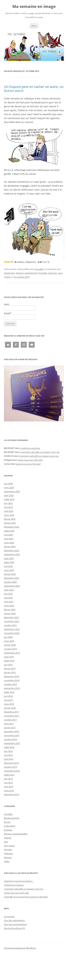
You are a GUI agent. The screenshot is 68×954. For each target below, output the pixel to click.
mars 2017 (9, 723)
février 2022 (9, 609)
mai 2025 (8, 507)
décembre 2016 (11, 731)
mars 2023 (9, 570)
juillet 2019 (9, 660)
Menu (34, 25)
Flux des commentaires (15, 924)
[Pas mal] (7, 262)
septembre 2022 (12, 585)
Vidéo (7, 861)
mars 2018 (9, 703)
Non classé (9, 845)
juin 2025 (8, 503)
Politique (8, 853)
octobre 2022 (10, 581)
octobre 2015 (10, 766)
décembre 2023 (11, 550)
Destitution (9, 273)
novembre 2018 (11, 680)
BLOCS (7, 822)
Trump (7, 276)
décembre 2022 (11, 578)
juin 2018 (8, 696)
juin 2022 (8, 593)
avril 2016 (8, 759)
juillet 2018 (9, 692)
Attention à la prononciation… (18, 881)
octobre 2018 (10, 684)
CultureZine (9, 825)
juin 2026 (8, 483)
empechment (31, 273)
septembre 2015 (12, 770)
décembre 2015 (11, 762)
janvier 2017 (10, 727)
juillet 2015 (9, 774)
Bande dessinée (11, 818)
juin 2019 (8, 664)
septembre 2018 (12, 688)
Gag (6, 841)
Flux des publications (14, 920)
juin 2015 (8, 778)
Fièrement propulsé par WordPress (20, 948)
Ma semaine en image (34, 6)
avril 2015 (8, 786)
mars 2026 (9, 487)
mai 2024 (8, 534)
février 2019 (9, 668)
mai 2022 (8, 597)
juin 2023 (8, 566)
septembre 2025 (12, 491)
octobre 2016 (10, 739)
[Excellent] (11, 262)
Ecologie (8, 829)
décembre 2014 (11, 794)
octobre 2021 (10, 625)
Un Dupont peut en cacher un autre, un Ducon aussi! (34, 88)
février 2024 (9, 546)
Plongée (8, 849)
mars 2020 (9, 640)
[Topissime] (13, 262)
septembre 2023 (12, 554)
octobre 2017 (10, 719)
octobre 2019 (10, 648)
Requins (8, 857)
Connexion (9, 916)
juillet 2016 (9, 747)
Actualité (39, 269)
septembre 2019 (12, 652)
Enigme (7, 837)
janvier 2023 (10, 574)
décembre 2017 (11, 711)
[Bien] (9, 262)
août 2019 (9, 656)
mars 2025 (9, 515)
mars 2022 (9, 605)
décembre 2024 (11, 526)
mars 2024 (9, 542)
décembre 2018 (11, 676)
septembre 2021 (12, 629)
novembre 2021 (11, 621)
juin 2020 (8, 637)
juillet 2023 (9, 562)
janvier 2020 (10, 644)
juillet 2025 (9, 499)
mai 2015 (8, 782)
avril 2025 (8, 511)
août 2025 (9, 495)
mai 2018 (8, 700)
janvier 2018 (10, 707)
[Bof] (5, 262)
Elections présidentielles (15, 833)
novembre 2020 (11, 633)
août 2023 (9, 558)
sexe (60, 273)
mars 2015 (9, 790)
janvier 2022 (10, 613)
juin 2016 (8, 751)
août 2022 (9, 589)
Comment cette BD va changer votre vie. (40, 452)
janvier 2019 (10, 672)
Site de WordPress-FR (14, 928)
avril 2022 (8, 601)
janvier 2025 (10, 522)
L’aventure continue (30, 448)
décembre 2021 (11, 617)
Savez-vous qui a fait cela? (30, 459)
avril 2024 (8, 538)
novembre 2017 (11, 715)
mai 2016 (8, 755)
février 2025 (9, 519)
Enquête (43, 273)
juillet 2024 (9, 530)
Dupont (20, 273)
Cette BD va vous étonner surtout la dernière (26, 896)
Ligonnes (52, 273)
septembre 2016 (12, 743)
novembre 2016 (11, 735)
